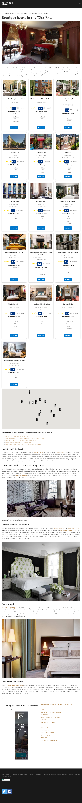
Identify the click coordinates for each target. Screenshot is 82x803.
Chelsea (43, 709)
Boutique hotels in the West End (27, 17)
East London (45, 714)
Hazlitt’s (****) (38, 452)
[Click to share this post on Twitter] (5, 699)
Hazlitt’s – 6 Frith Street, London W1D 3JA (17, 436)
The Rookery (60, 452)
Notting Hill (45, 727)
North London (46, 725)
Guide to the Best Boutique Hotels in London (56, 704)
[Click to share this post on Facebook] (2, 699)
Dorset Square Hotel (73, 528)
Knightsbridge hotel (58, 528)
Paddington (45, 730)
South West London (47, 735)
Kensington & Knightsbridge (50, 717)
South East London (47, 732)
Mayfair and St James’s (48, 722)
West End (44, 737)
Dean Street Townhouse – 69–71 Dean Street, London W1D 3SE (23, 444)
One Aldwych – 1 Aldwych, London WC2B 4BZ (18, 442)
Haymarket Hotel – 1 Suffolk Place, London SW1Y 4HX (20, 440)
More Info (14, 127)
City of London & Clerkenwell (51, 712)
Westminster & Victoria (49, 740)
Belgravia (44, 707)
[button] (37, 420)
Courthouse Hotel (21, 475)
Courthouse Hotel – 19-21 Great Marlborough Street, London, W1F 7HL (25, 438)
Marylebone (45, 720)
